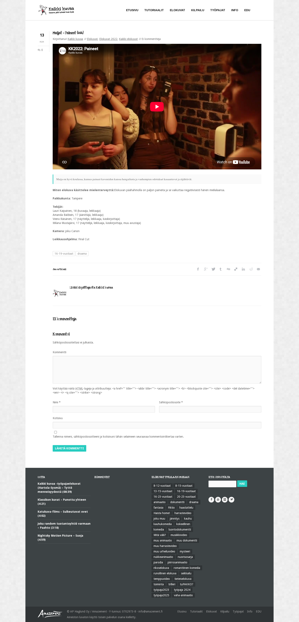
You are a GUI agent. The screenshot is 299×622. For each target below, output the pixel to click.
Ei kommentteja (151, 39)
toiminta (159, 584)
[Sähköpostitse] (258, 269)
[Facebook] (198, 269)
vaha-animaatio (183, 595)
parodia (158, 562)
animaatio (160, 502)
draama (82, 253)
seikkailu (186, 573)
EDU (258, 611)
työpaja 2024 (182, 589)
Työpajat (238, 611)
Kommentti (59, 352)
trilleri (171, 584)
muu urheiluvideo (164, 551)
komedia (159, 529)
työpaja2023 (161, 589)
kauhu (188, 518)
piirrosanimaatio (177, 562)
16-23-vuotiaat (163, 496)
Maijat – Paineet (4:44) (68, 33)
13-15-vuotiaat (163, 491)
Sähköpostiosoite (171, 402)
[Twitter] (213, 269)
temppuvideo (162, 578)
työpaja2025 (161, 595)
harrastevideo (183, 513)
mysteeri (185, 551)
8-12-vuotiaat (162, 485)
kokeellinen (183, 524)
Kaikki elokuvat (128, 39)
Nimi (57, 402)
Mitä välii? (160, 535)
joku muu (159, 518)
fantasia (158, 507)
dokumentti (177, 502)
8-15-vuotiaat (183, 485)
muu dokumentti (187, 540)
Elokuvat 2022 (108, 39)
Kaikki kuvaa (75, 39)
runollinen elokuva (165, 573)
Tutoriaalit (196, 611)
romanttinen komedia (187, 567)
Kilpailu (224, 611)
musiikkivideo (179, 535)
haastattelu (186, 507)
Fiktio (171, 507)
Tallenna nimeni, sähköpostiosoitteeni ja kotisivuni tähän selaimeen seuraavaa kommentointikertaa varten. (118, 436)
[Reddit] (251, 269)
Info (249, 611)
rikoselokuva (161, 567)
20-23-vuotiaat (186, 496)
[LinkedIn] (243, 269)
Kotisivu (58, 418)
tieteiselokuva (183, 578)
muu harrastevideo (165, 546)
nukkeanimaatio (163, 557)
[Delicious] (235, 269)
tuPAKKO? (186, 584)
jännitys (174, 518)
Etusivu (182, 611)
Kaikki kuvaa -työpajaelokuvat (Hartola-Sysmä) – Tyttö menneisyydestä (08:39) (59, 487)
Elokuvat (92, 39)
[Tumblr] (220, 269)
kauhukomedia (163, 524)
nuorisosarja (185, 557)
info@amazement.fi (151, 611)
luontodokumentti (180, 529)
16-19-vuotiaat (64, 253)
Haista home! (162, 513)
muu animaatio (163, 540)
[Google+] (205, 269)
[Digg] (228, 269)
